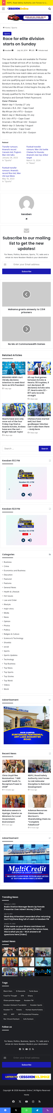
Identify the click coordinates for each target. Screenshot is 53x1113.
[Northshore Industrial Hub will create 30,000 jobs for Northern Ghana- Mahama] (10, 971)
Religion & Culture (11, 634)
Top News (8, 668)
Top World (8, 681)
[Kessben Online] (18, 9)
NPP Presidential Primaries (28, 1014)
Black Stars (8, 991)
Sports (14, 28)
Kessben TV (8, 1010)
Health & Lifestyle (11, 592)
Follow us (7, 1026)
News (6, 617)
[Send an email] (12, 50)
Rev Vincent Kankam (11, 1019)
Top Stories (9, 676)
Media (6, 613)
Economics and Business (14, 570)
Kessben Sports (36, 1005)
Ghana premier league (12, 1000)
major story (9, 609)
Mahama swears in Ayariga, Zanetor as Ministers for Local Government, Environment (12, 816)
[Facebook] (20, 1049)
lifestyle (7, 604)
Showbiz (7, 642)
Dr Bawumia (20, 991)
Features (7, 583)
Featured (8, 579)
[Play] (23, 494)
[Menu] (3, 10)
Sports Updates (10, 655)
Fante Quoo (33, 991)
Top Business (9, 664)
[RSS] (33, 1049)
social (6, 647)
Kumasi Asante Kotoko (34, 1010)
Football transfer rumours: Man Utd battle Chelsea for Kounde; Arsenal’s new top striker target (37, 152)
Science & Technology (13, 638)
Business (8, 562)
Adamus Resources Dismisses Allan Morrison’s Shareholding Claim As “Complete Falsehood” (39, 817)
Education (8, 575)
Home (7, 28)
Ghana (30, 996)
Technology (9, 659)
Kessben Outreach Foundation (15, 1005)
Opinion (7, 621)
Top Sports (8, 672)
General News (10, 587)
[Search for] (49, 10)
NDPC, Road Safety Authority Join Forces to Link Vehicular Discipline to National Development (39, 781)
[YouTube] (26, 1049)
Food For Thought (10, 996)
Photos (7, 625)
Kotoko (19, 1010)
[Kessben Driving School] (26, 17)
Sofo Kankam (28, 1019)
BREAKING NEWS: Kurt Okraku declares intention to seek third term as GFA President (13, 381)
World (6, 689)
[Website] (26, 218)
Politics (7, 630)
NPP (12, 1014)
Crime (6, 566)
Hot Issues (8, 596)
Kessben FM (28, 1000)
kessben (8, 50)
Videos (7, 685)
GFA (22, 996)
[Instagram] (29, 1049)
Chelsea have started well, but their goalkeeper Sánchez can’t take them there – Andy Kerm (38, 424)
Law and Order (10, 600)
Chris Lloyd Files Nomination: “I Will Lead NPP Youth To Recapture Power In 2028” (12, 781)
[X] (23, 1049)
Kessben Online (25, 1090)
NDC (5, 1014)
